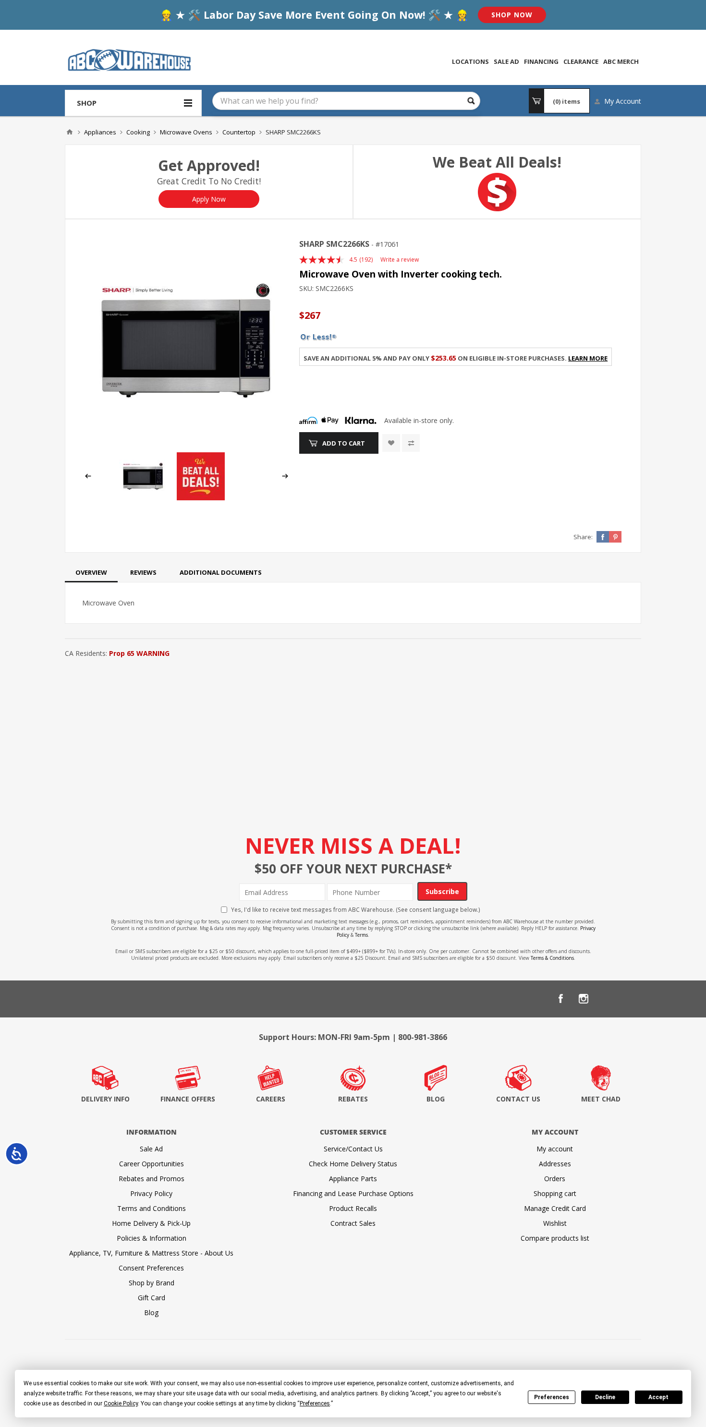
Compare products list (555, 1238)
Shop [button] (87, 103)
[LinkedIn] (606, 998)
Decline (605, 1397)
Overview (91, 572)
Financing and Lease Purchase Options (353, 1193)
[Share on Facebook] (602, 537)
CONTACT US (518, 1098)
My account (554, 1148)
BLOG (435, 1098)
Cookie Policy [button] (121, 1403)
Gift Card (151, 1297)
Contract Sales (353, 1223)
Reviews (143, 572)
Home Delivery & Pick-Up (151, 1223)
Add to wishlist (391, 443)
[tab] (91, 572)
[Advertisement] (353, 732)
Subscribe (442, 891)
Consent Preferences (151, 1267)
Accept (658, 1397)
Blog (151, 1312)
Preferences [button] (315, 1403)
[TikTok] (629, 998)
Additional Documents (221, 572)
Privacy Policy (151, 1193)
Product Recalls (353, 1208)
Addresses (555, 1163)
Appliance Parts (353, 1178)
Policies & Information (151, 1238)
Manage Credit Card (555, 1208)
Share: (583, 536)
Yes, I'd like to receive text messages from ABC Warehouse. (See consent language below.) (355, 909)
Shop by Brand (151, 1282)
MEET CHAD (601, 1098)
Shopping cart (555, 1193)
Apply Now (209, 199)
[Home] (69, 132)
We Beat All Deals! (497, 162)
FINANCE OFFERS (187, 1098)
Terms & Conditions (552, 958)
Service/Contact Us (353, 1148)
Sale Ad (151, 1148)
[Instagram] (583, 998)
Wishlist (555, 1223)
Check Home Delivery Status (353, 1163)
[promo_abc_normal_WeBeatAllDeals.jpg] (201, 497)
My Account (622, 101)
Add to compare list (411, 443)
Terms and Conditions (151, 1208)
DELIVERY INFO (105, 1098)
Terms (361, 934)
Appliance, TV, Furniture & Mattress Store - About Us (151, 1253)
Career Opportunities (151, 1163)
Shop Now (512, 14)
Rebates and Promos (151, 1178)
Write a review (399, 259)
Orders (554, 1178)
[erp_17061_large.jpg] (187, 341)
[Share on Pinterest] (615, 537)
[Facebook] (560, 998)
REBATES (353, 1098)
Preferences (551, 1397)
